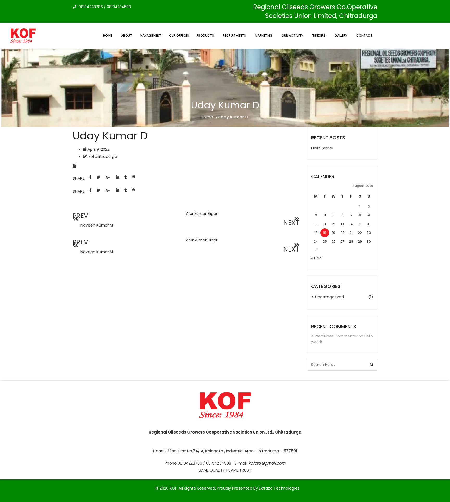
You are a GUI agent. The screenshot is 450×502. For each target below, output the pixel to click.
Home (107, 35)
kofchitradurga (103, 156)
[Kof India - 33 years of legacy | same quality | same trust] (23, 36)
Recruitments (234, 35)
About (126, 35)
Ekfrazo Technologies (279, 488)
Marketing (263, 35)
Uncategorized (329, 296)
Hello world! (322, 148)
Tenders (319, 35)
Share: (79, 178)
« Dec (316, 258)
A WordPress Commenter (334, 336)
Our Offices (179, 35)
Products (205, 35)
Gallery (341, 35)
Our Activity (292, 35)
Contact (364, 35)
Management (150, 35)
